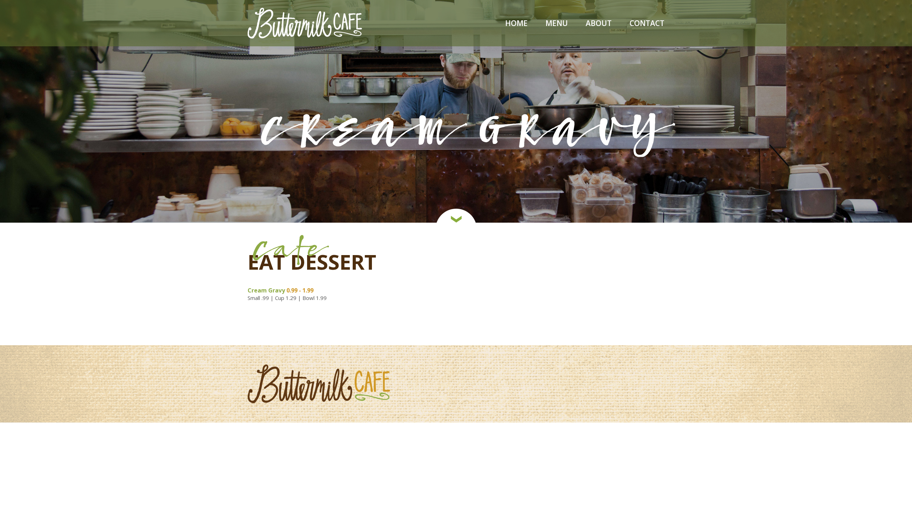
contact (646, 24)
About (599, 24)
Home (516, 24)
